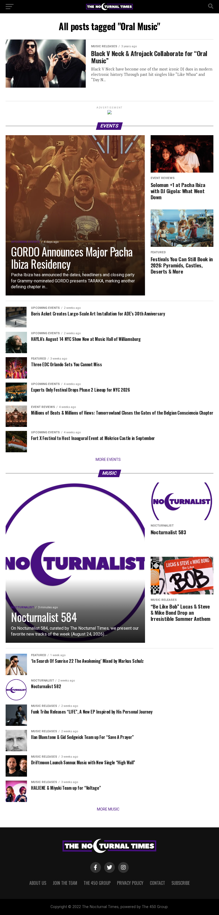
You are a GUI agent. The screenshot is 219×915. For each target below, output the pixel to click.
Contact (157, 883)
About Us (37, 883)
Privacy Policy (130, 883)
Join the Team (65, 883)
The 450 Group (97, 883)
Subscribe (180, 883)
